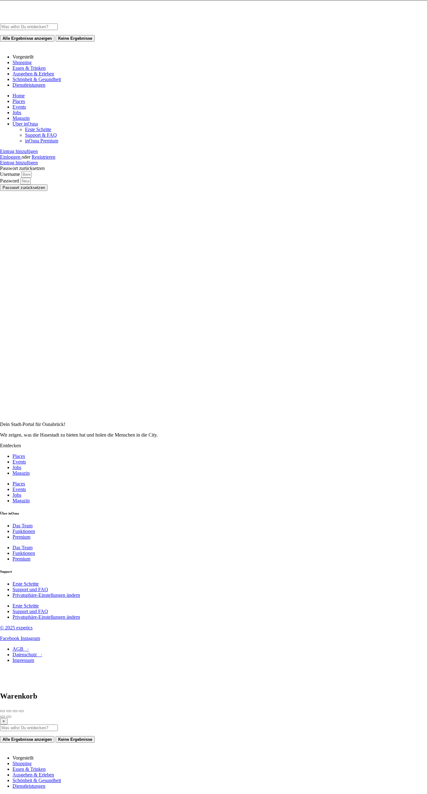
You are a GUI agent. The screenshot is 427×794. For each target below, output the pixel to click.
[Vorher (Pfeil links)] (2, 717)
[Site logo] (47, 20)
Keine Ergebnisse (75, 38)
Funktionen (24, 531)
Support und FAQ (30, 589)
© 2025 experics (16, 627)
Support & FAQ (41, 135)
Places (19, 101)
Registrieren (43, 157)
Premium (21, 537)
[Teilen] (8, 711)
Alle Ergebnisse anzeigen (27, 38)
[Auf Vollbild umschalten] (15, 711)
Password (10, 180)
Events (19, 107)
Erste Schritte (38, 129)
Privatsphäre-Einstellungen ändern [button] (46, 595)
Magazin (21, 118)
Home (19, 95)
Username (10, 174)
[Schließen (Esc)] (2, 711)
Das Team (23, 525)
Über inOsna (25, 123)
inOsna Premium (41, 140)
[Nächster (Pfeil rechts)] (8, 717)
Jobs (17, 112)
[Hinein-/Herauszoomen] (21, 711)
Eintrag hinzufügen (19, 151)
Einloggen (11, 157)
